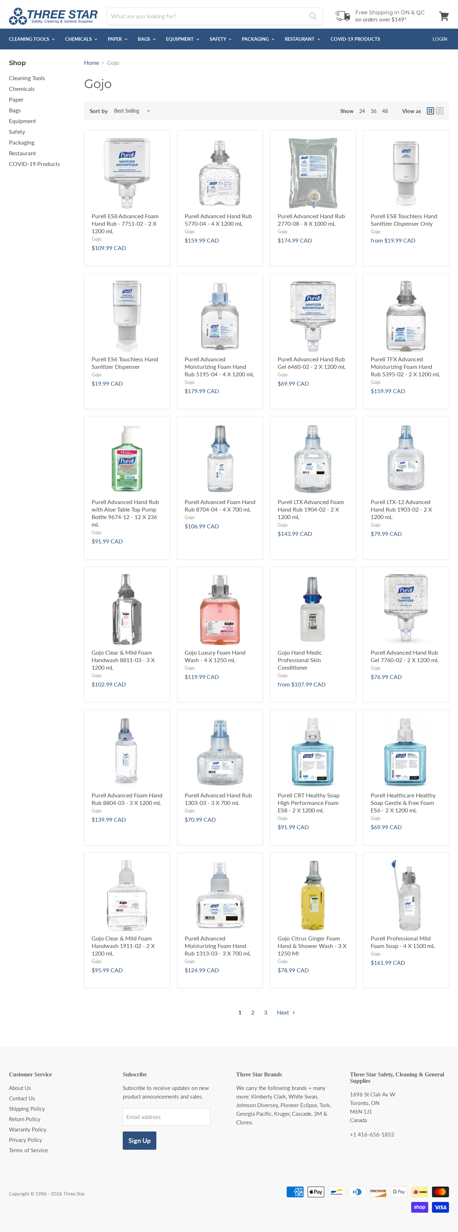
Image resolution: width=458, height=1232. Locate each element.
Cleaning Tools (29, 39)
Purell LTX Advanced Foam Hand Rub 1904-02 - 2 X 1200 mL (311, 509)
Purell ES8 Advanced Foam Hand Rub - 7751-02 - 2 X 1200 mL (125, 223)
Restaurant (300, 39)
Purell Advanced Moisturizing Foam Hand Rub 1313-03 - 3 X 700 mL (218, 946)
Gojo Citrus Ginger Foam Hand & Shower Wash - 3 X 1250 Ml (312, 946)
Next (284, 1012)
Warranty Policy (28, 1129)
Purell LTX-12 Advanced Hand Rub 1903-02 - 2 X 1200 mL (401, 509)
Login (440, 39)
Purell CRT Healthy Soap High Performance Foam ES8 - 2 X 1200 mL (309, 802)
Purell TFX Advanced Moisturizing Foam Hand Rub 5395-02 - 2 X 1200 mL (405, 366)
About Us (20, 1088)
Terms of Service (28, 1150)
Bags (144, 39)
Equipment (180, 39)
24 (362, 111)
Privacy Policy (25, 1139)
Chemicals (79, 39)
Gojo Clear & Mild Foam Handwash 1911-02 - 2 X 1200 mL (123, 946)
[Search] (312, 16)
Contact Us (22, 1098)
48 (385, 111)
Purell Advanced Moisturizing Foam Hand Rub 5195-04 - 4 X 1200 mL (219, 366)
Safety (218, 39)
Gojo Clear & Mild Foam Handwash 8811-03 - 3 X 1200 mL (123, 660)
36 (373, 111)
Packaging (256, 39)
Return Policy (24, 1119)
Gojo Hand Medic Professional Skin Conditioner (300, 660)
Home (91, 62)
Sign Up (139, 1140)
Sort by (99, 111)
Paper (115, 39)
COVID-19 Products (355, 39)
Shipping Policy (27, 1108)
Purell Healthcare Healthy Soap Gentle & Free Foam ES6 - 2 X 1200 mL (403, 802)
